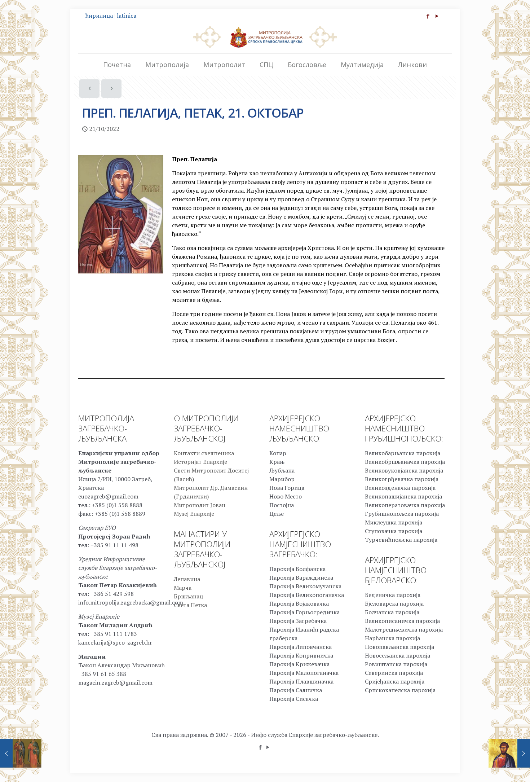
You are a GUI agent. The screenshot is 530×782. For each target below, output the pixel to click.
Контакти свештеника (204, 453)
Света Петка (190, 605)
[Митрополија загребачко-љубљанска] (265, 36)
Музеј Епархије (194, 514)
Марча (182, 588)
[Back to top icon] (495, 767)
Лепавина (187, 579)
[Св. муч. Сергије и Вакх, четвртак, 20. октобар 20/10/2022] (20, 753)
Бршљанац (188, 596)
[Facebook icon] (427, 15)
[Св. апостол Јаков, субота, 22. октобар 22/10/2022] (509, 753)
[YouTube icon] (437, 15)
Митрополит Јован (199, 505)
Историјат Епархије (200, 462)
